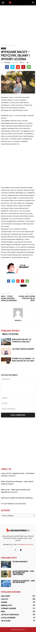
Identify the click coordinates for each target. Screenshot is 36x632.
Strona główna (5, 45)
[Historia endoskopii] (6, 564)
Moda (3, 611)
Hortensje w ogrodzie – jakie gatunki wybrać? (24, 581)
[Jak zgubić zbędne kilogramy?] (6, 351)
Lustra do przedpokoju (10, 615)
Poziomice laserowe (8, 608)
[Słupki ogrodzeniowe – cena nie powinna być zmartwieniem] (6, 573)
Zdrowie (3, 48)
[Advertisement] (18, 24)
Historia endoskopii (20, 562)
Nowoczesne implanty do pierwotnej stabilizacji (17, 498)
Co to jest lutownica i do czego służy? (13, 504)
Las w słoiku (5, 621)
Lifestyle (4, 599)
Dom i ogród (5, 596)
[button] (33, 2)
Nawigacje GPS (6, 605)
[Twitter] (21, 550)
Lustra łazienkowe (8, 618)
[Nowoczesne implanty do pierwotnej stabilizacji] (6, 341)
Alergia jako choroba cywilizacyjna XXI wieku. (27, 298)
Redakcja (7, 62)
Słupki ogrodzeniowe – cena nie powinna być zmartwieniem (23, 572)
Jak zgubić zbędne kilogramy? (23, 349)
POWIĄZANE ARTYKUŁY (10, 331)
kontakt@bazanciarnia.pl (25, 544)
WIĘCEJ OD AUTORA (10, 334)
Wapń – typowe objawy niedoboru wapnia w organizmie (9, 298)
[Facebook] (15, 550)
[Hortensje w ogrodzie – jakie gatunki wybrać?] (6, 583)
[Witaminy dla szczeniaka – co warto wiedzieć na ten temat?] (6, 360)
